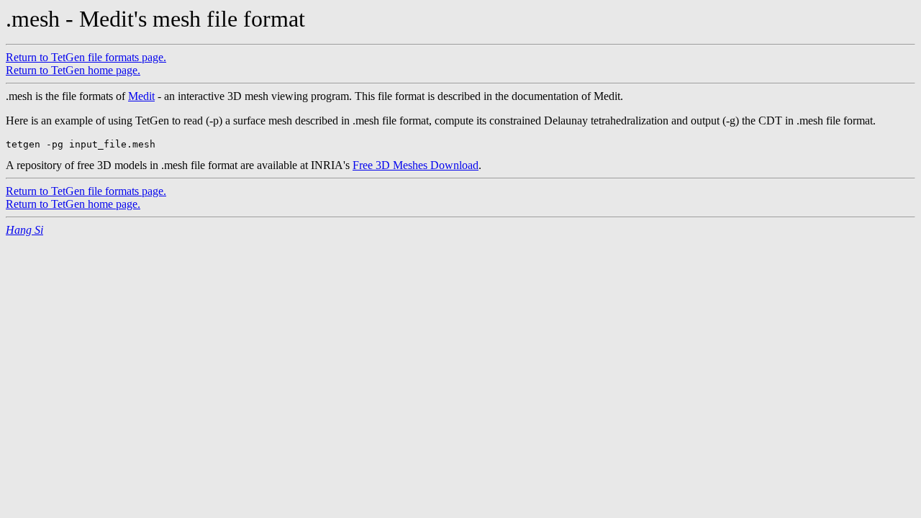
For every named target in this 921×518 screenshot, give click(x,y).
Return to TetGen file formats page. (86, 57)
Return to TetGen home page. (73, 70)
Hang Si (24, 230)
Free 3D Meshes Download (415, 165)
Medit (141, 96)
